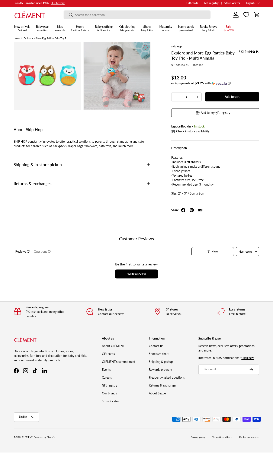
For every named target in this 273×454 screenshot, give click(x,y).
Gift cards (192, 3)
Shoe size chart (159, 354)
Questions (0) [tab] (42, 251)
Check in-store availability (192, 131)
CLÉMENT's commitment (118, 361)
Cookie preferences (249, 437)
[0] (246, 14)
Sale (228, 28)
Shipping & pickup (161, 361)
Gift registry (211, 3)
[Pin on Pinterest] (191, 210)
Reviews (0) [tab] (22, 251)
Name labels (186, 28)
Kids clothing (127, 28)
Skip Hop (176, 46)
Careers (107, 377)
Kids (60, 28)
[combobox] (137, 14)
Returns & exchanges (163, 385)
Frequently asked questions (167, 377)
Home (80, 28)
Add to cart (232, 96)
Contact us (156, 346)
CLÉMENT (27, 437)
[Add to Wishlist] (145, 47)
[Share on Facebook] (183, 210)
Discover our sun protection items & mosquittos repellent (49, 3)
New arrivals (22, 28)
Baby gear (42, 28)
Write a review (136, 274)
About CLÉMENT (113, 346)
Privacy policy (198, 437)
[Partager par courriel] (200, 210)
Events (106, 369)
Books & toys (208, 28)
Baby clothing (104, 28)
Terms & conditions (222, 437)
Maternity (165, 28)
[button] (256, 14)
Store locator (232, 3)
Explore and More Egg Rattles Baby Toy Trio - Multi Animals (45, 38)
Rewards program (160, 369)
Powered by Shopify (44, 437)
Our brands (109, 393)
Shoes (147, 28)
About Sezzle (157, 393)
